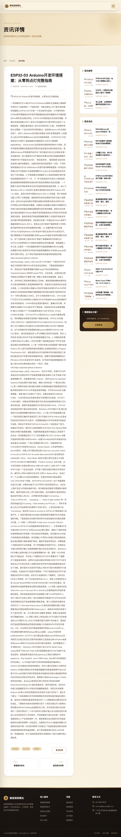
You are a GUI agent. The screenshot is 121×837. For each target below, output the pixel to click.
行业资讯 (12, 61)
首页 (5, 61)
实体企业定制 (45, 811)
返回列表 (59, 750)
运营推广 (37, 749)
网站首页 (69, 802)
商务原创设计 (45, 807)
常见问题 (106, 833)
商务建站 (15, 749)
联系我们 (69, 820)
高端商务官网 (45, 802)
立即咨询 (98, 325)
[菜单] (113, 6)
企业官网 (26, 749)
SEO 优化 (43, 820)
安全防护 (43, 816)
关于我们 (69, 816)
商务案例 (69, 807)
